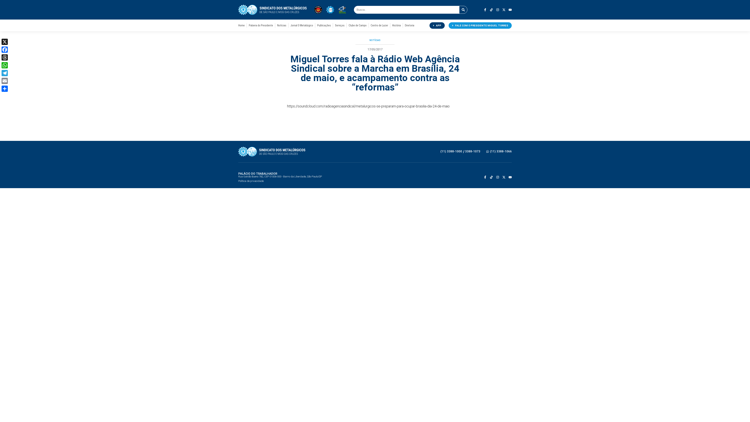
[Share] (5, 89)
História (396, 25)
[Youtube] (510, 9)
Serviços (340, 25)
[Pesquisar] (463, 9)
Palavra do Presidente (261, 25)
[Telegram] (5, 73)
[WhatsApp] (5, 65)
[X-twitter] (503, 9)
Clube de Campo (358, 25)
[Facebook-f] (485, 9)
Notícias (281, 25)
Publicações (324, 25)
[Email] (5, 81)
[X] (5, 42)
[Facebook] (5, 50)
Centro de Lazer (379, 25)
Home (241, 25)
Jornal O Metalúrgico (301, 25)
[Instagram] (497, 9)
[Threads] (5, 57)
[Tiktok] (491, 9)
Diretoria (409, 25)
